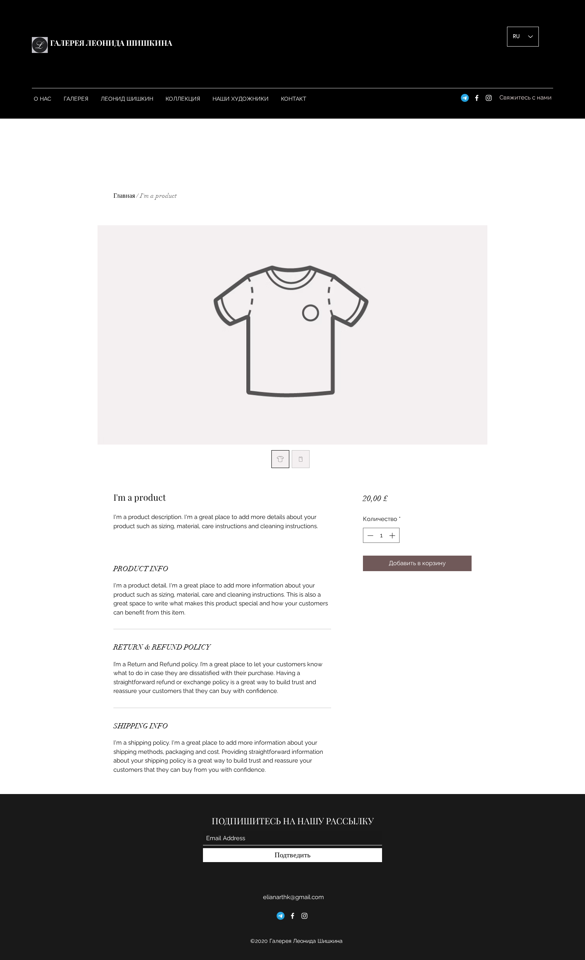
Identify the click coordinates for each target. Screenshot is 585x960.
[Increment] (393, 535)
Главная (124, 196)
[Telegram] (465, 98)
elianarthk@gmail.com (293, 897)
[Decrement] (369, 535)
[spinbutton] (381, 535)
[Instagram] (489, 98)
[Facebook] (477, 98)
